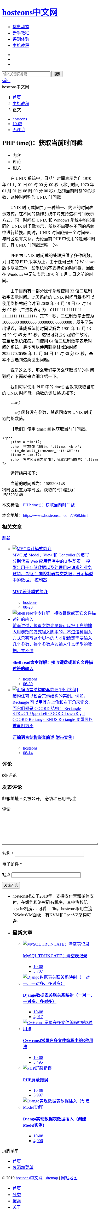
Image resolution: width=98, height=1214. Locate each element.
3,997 (38, 1095)
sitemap (51, 1178)
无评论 (19, 129)
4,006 (38, 1140)
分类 (17, 1194)
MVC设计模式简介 (30, 592)
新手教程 (21, 33)
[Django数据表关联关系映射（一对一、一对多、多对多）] (59, 983)
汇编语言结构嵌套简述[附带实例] (43, 737)
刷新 (6, 538)
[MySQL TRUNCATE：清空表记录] (56, 944)
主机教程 (21, 45)
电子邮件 (12, 864)
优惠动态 (21, 26)
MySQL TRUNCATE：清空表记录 (55, 956)
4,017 (38, 1016)
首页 (17, 97)
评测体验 (21, 39)
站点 (6, 875)
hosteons (20, 119)
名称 (8, 853)
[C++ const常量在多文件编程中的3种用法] (59, 1029)
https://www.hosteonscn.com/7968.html (55, 515)
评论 (6, 809)
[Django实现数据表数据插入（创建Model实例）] (59, 1107)
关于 (17, 1207)
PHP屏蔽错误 (35, 1080)
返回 (6, 80)
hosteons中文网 (30, 12)
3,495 (38, 1062)
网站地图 (69, 1178)
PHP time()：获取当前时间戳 (49, 505)
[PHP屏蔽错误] (37, 1068)
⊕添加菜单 (23, 1167)
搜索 (57, 74)
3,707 (38, 971)
